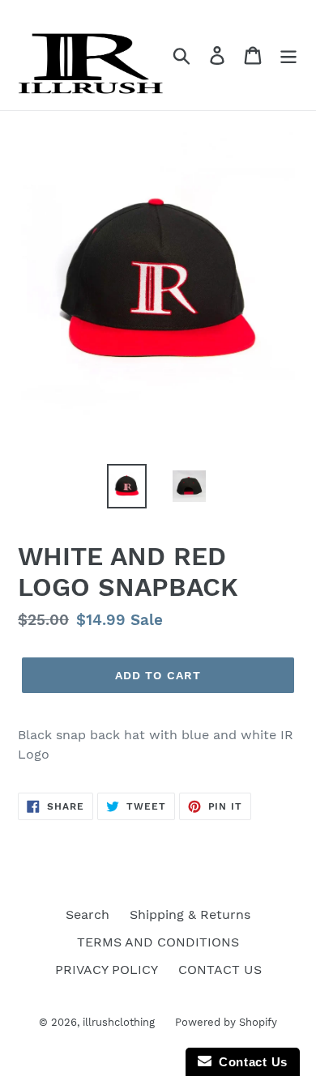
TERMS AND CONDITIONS (158, 942)
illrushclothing (119, 1022)
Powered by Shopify (226, 1022)
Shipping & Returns (190, 914)
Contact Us (249, 1062)
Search (87, 914)
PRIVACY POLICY (106, 969)
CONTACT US (220, 969)
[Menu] (288, 55)
